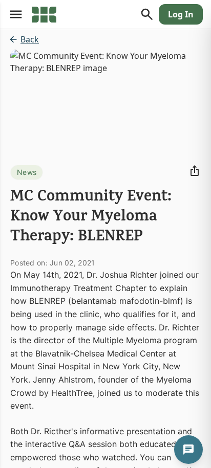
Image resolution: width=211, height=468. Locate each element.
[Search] (147, 14)
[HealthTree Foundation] (44, 14)
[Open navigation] (16, 14)
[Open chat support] (188, 449)
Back (29, 39)
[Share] (194, 171)
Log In (181, 14)
